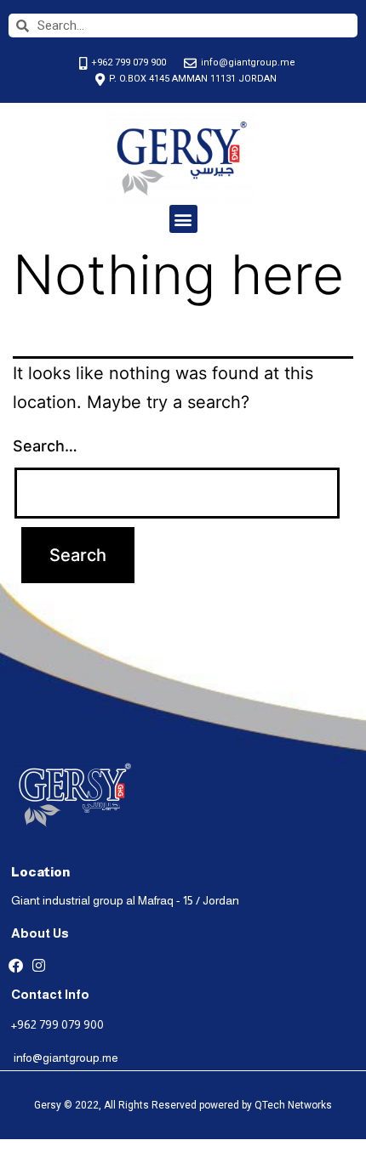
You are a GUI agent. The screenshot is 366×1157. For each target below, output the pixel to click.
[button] (183, 219)
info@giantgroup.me (66, 1057)
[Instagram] (38, 965)
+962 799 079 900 (57, 1024)
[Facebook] (15, 965)
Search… (45, 446)
